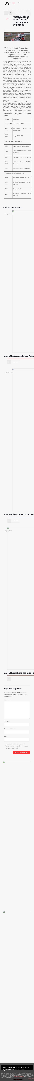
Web (5, 736)
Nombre (7, 721)
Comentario (7, 700)
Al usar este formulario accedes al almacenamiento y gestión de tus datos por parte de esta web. (17, 746)
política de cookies (18, 1076)
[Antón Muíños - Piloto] (8, 3)
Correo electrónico (9, 729)
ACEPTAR (18, 1079)
